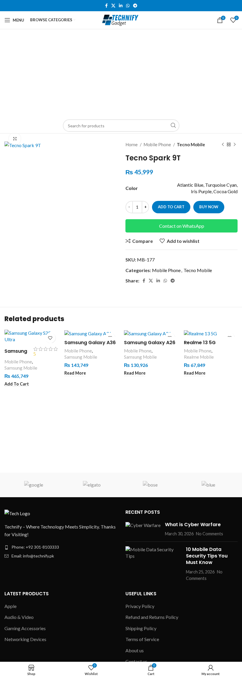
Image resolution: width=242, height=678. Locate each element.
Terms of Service (142, 639)
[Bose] (150, 485)
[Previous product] (223, 144)
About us (134, 650)
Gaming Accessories (25, 628)
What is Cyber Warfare (193, 524)
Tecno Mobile (191, 144)
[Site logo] (121, 19)
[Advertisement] (121, 73)
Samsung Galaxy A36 (90, 342)
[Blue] (208, 485)
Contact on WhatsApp (181, 226)
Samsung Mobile (20, 367)
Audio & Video (19, 617)
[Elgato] (92, 485)
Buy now (208, 206)
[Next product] (235, 144)
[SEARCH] (173, 125)
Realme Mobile (199, 357)
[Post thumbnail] (143, 529)
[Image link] (17, 513)
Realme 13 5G (200, 342)
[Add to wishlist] (50, 338)
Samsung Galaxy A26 (149, 342)
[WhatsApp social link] (127, 5)
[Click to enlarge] (15, 139)
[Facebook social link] (106, 5)
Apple (10, 606)
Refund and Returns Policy (151, 617)
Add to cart (171, 206)
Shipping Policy (140, 628)
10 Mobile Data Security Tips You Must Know (207, 556)
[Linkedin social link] (120, 5)
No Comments (209, 533)
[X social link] (113, 5)
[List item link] (60, 547)
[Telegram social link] (135, 5)
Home (131, 144)
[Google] (33, 485)
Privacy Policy (139, 606)
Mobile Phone (157, 144)
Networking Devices (25, 639)
